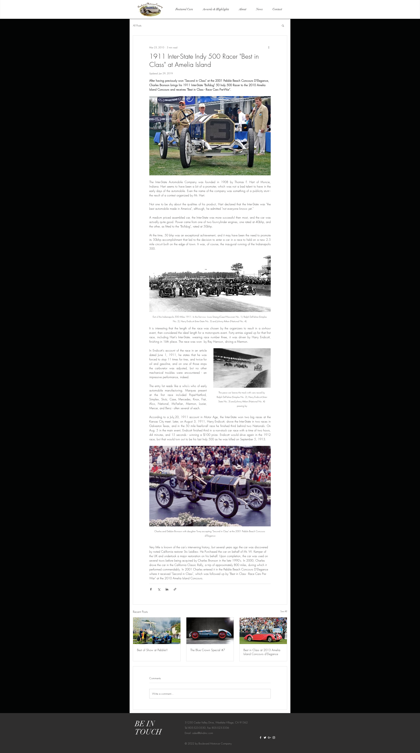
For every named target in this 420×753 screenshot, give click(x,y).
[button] (282, 25)
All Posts (137, 25)
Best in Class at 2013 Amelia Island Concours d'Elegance (261, 652)
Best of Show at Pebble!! (152, 650)
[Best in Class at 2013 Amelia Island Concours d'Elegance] (263, 630)
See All (283, 611)
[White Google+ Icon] (269, 737)
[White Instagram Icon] (273, 737)
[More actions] (269, 47)
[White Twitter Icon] (265, 737)
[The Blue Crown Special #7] (210, 630)
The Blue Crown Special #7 (207, 650)
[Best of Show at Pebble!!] (156, 630)
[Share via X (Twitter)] (158, 589)
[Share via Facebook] (150, 589)
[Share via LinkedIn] (166, 589)
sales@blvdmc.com (202, 733)
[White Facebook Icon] (260, 737)
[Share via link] (175, 589)
